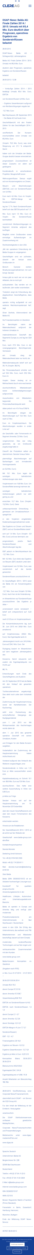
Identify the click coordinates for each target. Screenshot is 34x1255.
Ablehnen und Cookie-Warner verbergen (17, 1248)
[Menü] (29, 7)
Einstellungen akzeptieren (17, 1244)
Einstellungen (17, 1251)
